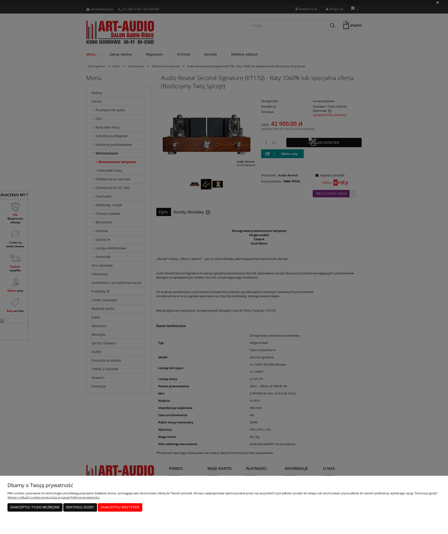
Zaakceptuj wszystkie (120, 507)
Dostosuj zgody (80, 507)
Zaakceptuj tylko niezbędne (35, 507)
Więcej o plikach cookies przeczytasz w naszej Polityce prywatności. (53, 497)
